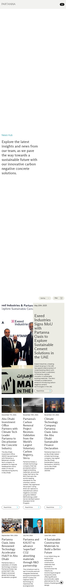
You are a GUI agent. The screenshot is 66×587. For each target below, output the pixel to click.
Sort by (43, 298)
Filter (56, 298)
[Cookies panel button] (61, 582)
